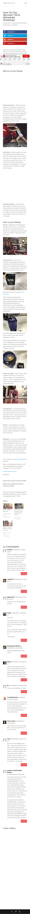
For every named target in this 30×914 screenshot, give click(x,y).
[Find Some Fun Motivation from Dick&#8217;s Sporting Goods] (19, 506)
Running (24, 23)
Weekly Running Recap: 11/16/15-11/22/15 (7, 528)
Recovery (19, 23)
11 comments (14, 25)
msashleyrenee (12, 697)
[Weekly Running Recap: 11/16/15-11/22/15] (7, 523)
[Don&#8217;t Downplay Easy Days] (7, 506)
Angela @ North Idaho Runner (14, 771)
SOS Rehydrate (20, 459)
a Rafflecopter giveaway (10, 471)
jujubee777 (10, 597)
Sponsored (6, 25)
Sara (6, 23)
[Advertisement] (15, 88)
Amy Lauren (11, 721)
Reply (24, 573)
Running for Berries (13, 646)
